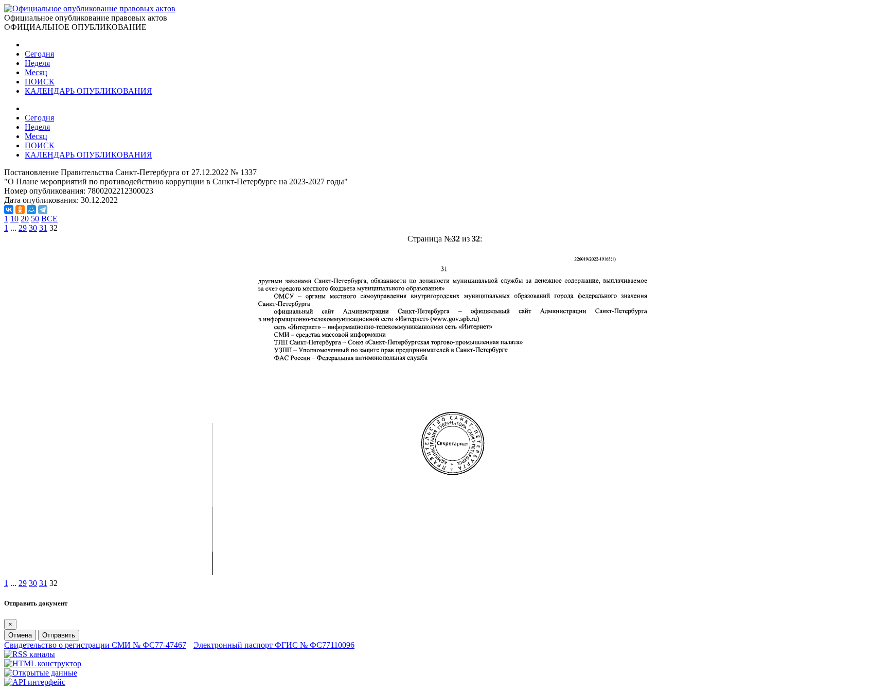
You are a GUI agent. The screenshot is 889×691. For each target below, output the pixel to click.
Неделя (37, 63)
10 (14, 218)
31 (43, 227)
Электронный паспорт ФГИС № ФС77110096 (273, 645)
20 (25, 218)
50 (35, 218)
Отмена (20, 635)
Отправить (58, 635)
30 (33, 227)
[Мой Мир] (31, 209)
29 (23, 227)
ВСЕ (49, 218)
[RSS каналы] (29, 654)
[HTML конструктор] (42, 663)
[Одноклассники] (20, 209)
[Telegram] (42, 209)
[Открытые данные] (40, 672)
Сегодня (39, 53)
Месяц (36, 72)
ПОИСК (40, 81)
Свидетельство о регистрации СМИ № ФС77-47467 (95, 645)
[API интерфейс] (34, 682)
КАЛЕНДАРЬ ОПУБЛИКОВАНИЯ (88, 91)
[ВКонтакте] (8, 209)
